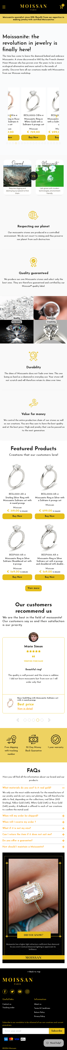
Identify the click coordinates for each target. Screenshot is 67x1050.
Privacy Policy (39, 1016)
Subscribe (56, 1031)
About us (37, 1004)
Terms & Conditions (42, 1008)
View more (33, 588)
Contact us (6, 1004)
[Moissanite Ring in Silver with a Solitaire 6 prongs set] (50, 476)
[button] (10, 116)
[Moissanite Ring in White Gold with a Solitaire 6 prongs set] (33, 100)
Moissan (12, 1048)
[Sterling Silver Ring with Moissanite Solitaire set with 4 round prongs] (17, 476)
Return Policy (39, 1012)
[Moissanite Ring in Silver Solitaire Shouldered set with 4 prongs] (17, 537)
